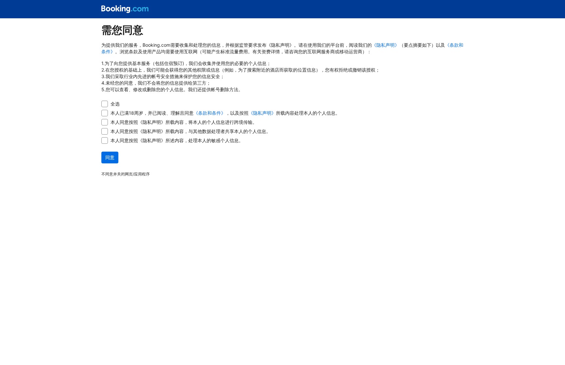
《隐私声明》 (385, 45)
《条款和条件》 (210, 113)
